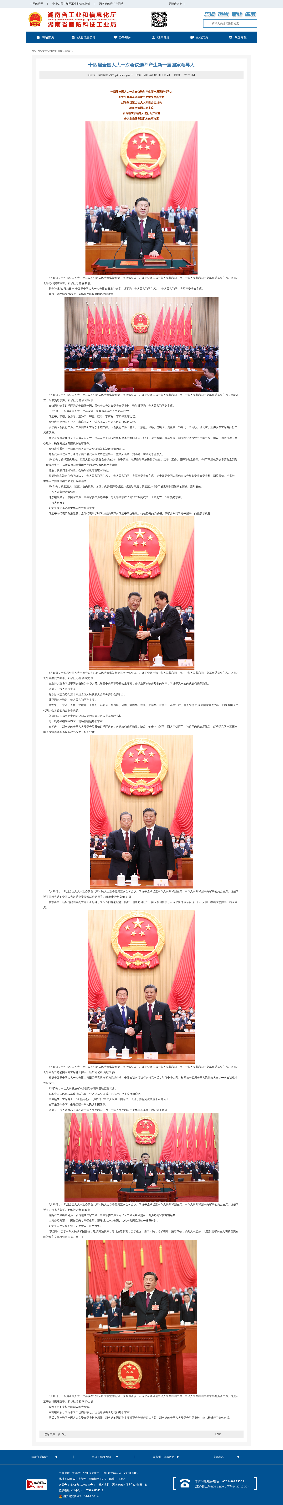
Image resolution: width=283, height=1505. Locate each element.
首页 (34, 50)
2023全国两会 (55, 50)
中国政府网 (36, 3)
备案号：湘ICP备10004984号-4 (78, 1484)
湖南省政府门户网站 (111, 3)
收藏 (218, 1434)
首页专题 (42, 50)
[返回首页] (71, 13)
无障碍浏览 (177, 3)
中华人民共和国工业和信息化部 (71, 3)
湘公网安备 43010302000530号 (80, 1496)
